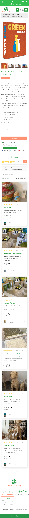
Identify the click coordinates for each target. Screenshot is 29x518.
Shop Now (14, 516)
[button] (20, 161)
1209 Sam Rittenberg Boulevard (7, 501)
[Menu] (26, 10)
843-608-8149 (7, 493)
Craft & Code (23, 509)
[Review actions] (25, 204)
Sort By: (17, 178)
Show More (11, 309)
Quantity (3, 128)
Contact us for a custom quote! (12, 16)
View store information (10, 148)
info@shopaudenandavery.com (21, 492)
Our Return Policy (6, 123)
